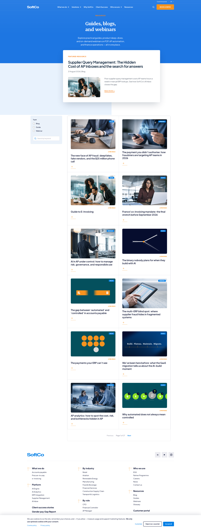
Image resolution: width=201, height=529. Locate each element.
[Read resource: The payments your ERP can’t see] (73, 368)
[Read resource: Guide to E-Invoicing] (73, 217)
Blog (135, 495)
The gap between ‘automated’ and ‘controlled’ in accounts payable (90, 311)
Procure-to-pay (38, 475)
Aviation (86, 475)
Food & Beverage (90, 485)
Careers (136, 478)
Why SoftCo (88, 7)
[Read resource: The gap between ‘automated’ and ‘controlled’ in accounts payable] (73, 318)
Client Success (102, 7)
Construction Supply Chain (93, 491)
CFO (84, 504)
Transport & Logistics (91, 494)
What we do (62, 7)
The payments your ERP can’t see (89, 362)
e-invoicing (36, 478)
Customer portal (162, 1)
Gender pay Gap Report (44, 511)
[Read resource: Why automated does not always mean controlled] (124, 423)
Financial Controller (90, 507)
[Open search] (153, 7)
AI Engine (35, 489)
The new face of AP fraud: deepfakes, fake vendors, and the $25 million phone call (93, 158)
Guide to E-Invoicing (82, 211)
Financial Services (90, 488)
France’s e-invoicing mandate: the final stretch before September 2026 (143, 213)
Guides (136, 498)
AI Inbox (35, 501)
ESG (135, 472)
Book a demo (165, 7)
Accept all (168, 524)
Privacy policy (45, 525)
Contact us (137, 485)
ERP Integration (38, 495)
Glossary (136, 504)
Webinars (137, 501)
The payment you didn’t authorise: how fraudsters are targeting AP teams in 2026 (144, 155)
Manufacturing (88, 482)
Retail (85, 472)
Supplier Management (41, 498)
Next (129, 435)
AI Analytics (36, 492)
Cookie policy (32, 525)
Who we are (115, 7)
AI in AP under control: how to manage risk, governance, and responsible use (92, 263)
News (135, 482)
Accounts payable (39, 472)
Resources (128, 7)
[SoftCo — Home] (33, 7)
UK (171, 1)
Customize (138, 524)
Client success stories (43, 507)
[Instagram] (171, 455)
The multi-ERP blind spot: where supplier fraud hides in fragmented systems (141, 314)
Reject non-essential (153, 524)
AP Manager (87, 511)
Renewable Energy (90, 478)
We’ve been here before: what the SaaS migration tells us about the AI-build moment (144, 365)
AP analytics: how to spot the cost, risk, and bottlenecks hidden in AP (92, 417)
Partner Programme (141, 475)
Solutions (75, 7)
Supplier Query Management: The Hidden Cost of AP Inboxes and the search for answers (105, 64)
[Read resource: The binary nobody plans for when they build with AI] (124, 268)
